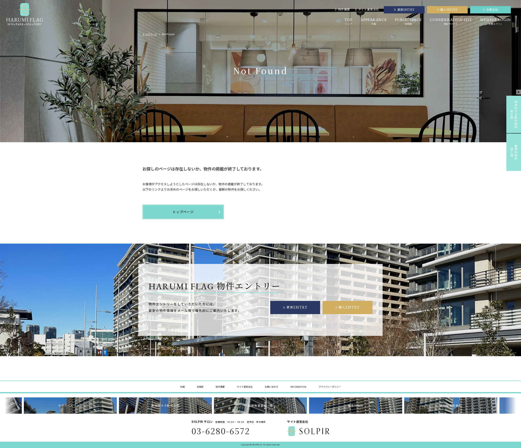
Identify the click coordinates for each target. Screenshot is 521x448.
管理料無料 (260, 406)
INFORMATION (298, 386)
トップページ (149, 34)
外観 (182, 386)
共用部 (200, 386)
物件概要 (344, 9)
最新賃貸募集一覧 (450, 406)
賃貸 (297, 307)
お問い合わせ (271, 386)
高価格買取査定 (356, 406)
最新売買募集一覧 (165, 406)
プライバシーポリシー (330, 386)
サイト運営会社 (368, 9)
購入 (349, 307)
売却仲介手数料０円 (70, 406)
